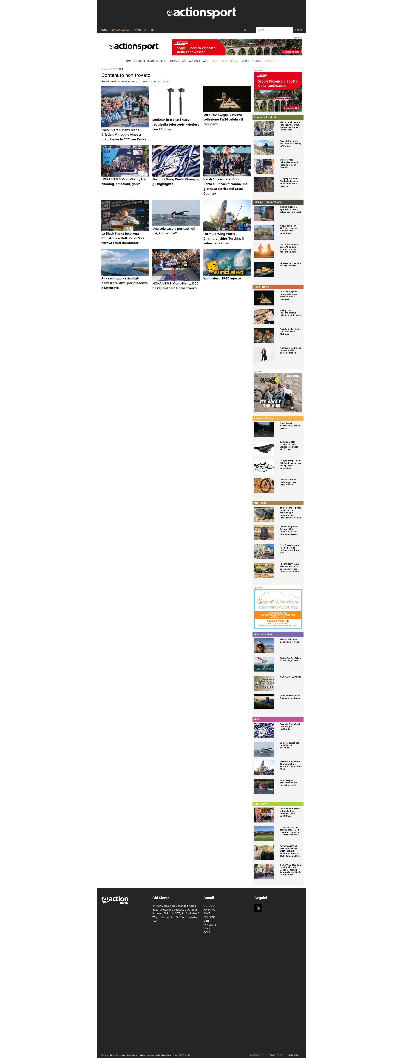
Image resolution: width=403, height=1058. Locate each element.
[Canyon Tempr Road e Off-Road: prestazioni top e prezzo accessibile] (265, 467)
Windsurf (194, 60)
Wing (206, 60)
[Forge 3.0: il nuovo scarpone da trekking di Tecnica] (265, 147)
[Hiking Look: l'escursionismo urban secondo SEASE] (265, 316)
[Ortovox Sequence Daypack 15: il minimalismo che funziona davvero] (265, 532)
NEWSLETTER (140, 30)
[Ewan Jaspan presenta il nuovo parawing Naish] (265, 786)
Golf (206, 932)
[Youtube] (245, 30)
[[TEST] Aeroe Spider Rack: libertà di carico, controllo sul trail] (265, 551)
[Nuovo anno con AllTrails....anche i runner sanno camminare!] (265, 232)
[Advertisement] (125, 991)
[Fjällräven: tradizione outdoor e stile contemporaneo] (265, 354)
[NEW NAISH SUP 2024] (265, 683)
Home (104, 30)
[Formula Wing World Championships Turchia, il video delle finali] (265, 767)
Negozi (256, 60)
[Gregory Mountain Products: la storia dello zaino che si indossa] (265, 184)
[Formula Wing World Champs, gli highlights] (265, 730)
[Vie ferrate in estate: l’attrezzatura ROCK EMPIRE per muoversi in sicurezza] (265, 128)
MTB (206, 921)
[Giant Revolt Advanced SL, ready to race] (265, 429)
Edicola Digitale (120, 30)
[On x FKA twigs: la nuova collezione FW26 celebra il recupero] (265, 297)
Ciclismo (174, 60)
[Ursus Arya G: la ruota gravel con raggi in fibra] (265, 485)
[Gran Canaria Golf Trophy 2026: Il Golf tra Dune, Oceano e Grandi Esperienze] (265, 833)
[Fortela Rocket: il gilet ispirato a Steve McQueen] (265, 335)
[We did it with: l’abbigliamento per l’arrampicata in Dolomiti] (265, 166)
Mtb (184, 60)
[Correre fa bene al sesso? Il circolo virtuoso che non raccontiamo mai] (265, 250)
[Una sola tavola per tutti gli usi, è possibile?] (265, 749)
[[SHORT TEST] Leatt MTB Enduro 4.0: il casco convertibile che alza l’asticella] (265, 570)
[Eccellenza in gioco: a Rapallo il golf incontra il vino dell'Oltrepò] (265, 815)
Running (152, 60)
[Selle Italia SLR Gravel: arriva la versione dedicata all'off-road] (265, 448)
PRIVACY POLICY (276, 1055)
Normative (293, 1055)
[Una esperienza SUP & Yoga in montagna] (265, 701)
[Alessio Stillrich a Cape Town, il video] (265, 645)
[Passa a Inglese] (152, 30)
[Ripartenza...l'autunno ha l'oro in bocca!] (265, 269)
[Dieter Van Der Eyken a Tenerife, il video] (265, 664)
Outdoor (139, 60)
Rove (163, 60)
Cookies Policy (256, 1055)
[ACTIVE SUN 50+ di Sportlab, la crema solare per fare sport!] (265, 213)
